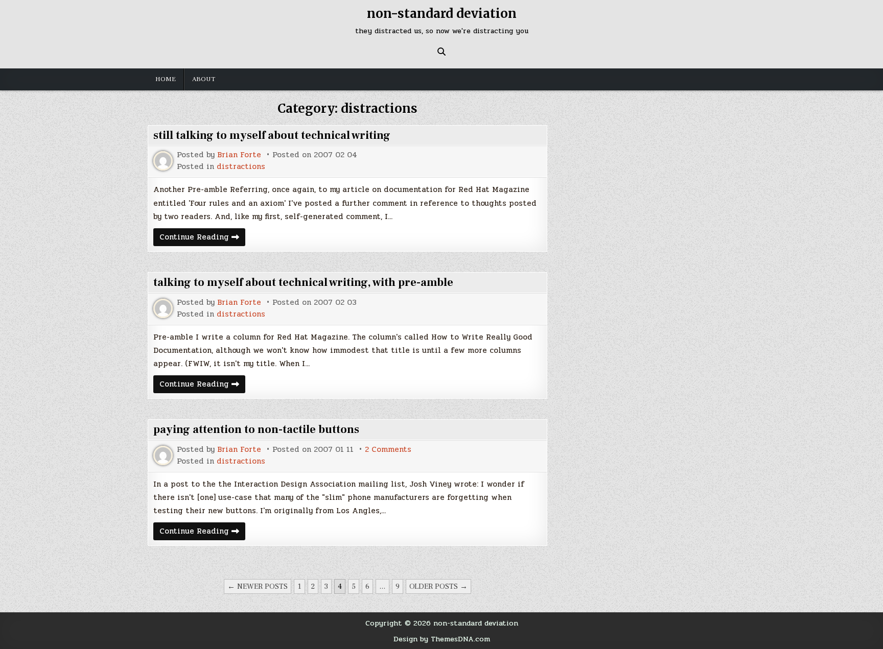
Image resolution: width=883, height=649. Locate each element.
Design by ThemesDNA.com (441, 638)
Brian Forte (239, 155)
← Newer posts (257, 586)
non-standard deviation (442, 13)
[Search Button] (441, 51)
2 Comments (388, 449)
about (203, 79)
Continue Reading (202, 238)
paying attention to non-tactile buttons (256, 429)
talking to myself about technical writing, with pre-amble (303, 282)
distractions (241, 167)
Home (165, 79)
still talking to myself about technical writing (271, 135)
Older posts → (438, 586)
